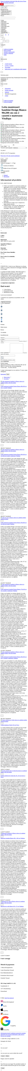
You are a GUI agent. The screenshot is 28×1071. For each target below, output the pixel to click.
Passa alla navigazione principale (13, 2)
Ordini (6, 95)
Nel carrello (3, 160)
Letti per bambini (8, 102)
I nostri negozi (8, 63)
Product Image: (4, 363)
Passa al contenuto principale (8, 1)
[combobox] (8, 5)
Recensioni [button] (6, 176)
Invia (8, 374)
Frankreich (3, 77)
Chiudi (2, 1068)
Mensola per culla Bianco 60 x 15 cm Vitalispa (12, 906)
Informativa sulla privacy (18, 1034)
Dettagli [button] (6, 175)
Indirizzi (7, 92)
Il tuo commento (5, 352)
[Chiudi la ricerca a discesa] (5, 7)
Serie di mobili (7, 50)
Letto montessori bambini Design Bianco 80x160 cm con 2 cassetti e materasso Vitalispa (14, 657)
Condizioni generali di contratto (18, 1033)
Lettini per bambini (8, 49)
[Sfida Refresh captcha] (2, 357)
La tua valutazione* (5, 303)
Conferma (3, 80)
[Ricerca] (2, 7)
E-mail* (3, 339)
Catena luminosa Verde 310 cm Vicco (10, 725)
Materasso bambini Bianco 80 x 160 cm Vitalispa (13, 838)
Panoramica (8, 88)
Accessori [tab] (6, 378)
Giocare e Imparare (8, 53)
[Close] (1, 1044)
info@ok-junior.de (9, 998)
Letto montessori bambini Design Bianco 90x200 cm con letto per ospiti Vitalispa (14, 523)
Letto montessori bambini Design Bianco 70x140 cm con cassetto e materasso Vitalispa (14, 590)
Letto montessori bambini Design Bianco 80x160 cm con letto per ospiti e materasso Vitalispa (14, 455)
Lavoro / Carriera (9, 65)
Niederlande (17, 77)
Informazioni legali (5, 1033)
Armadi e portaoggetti (9, 52)
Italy (13, 77)
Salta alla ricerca (19, 1)
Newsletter (7, 67)
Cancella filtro (4, 32)
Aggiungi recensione (5, 301)
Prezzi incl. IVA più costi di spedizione (10, 155)
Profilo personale (9, 90)
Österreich (9, 77)
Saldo (5, 54)
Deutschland (23, 77)
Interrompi (3, 374)
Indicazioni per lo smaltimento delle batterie (15, 69)
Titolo (2, 341)
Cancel (2, 1056)
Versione (3, 147)
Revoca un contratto (5, 1036)
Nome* (3, 337)
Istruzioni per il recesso (6, 1034)
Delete (7, 1056)
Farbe (2, 146)
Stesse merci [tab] (7, 377)
